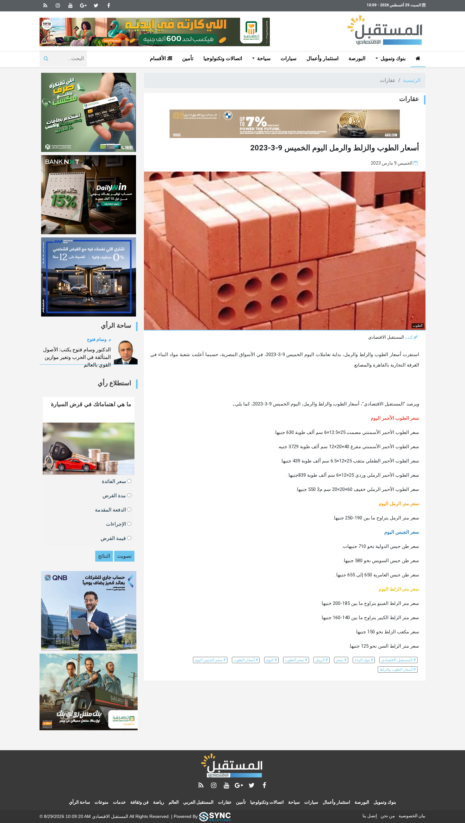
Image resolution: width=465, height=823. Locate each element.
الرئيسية (411, 80)
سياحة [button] (263, 58)
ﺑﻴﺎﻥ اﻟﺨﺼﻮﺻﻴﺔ (412, 815)
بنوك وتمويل (385, 802)
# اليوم (271, 660)
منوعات (101, 802)
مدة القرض (114, 495)
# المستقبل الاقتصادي (398, 660)
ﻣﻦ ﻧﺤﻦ (388, 815)
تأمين (187, 58)
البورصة (357, 58)
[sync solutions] (215, 816)
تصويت (124, 556)
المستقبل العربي (198, 802)
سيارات (288, 58)
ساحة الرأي (79, 802)
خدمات (119, 802)
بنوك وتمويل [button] (392, 58)
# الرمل (321, 660)
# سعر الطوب (296, 660)
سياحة (294, 802)
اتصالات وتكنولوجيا (222, 58)
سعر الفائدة (114, 481)
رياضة (158, 802)
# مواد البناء (364, 660)
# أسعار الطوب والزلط (398, 669)
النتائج (104, 556)
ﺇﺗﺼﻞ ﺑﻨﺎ (370, 815)
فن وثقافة (139, 802)
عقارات (225, 802)
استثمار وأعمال (322, 58)
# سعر (341, 660)
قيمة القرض (114, 538)
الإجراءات (116, 524)
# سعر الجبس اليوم (210, 660)
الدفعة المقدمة (111, 509)
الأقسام (158, 58)
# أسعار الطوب (246, 660)
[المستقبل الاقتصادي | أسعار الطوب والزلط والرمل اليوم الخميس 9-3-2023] (232, 766)
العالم (174, 802)
